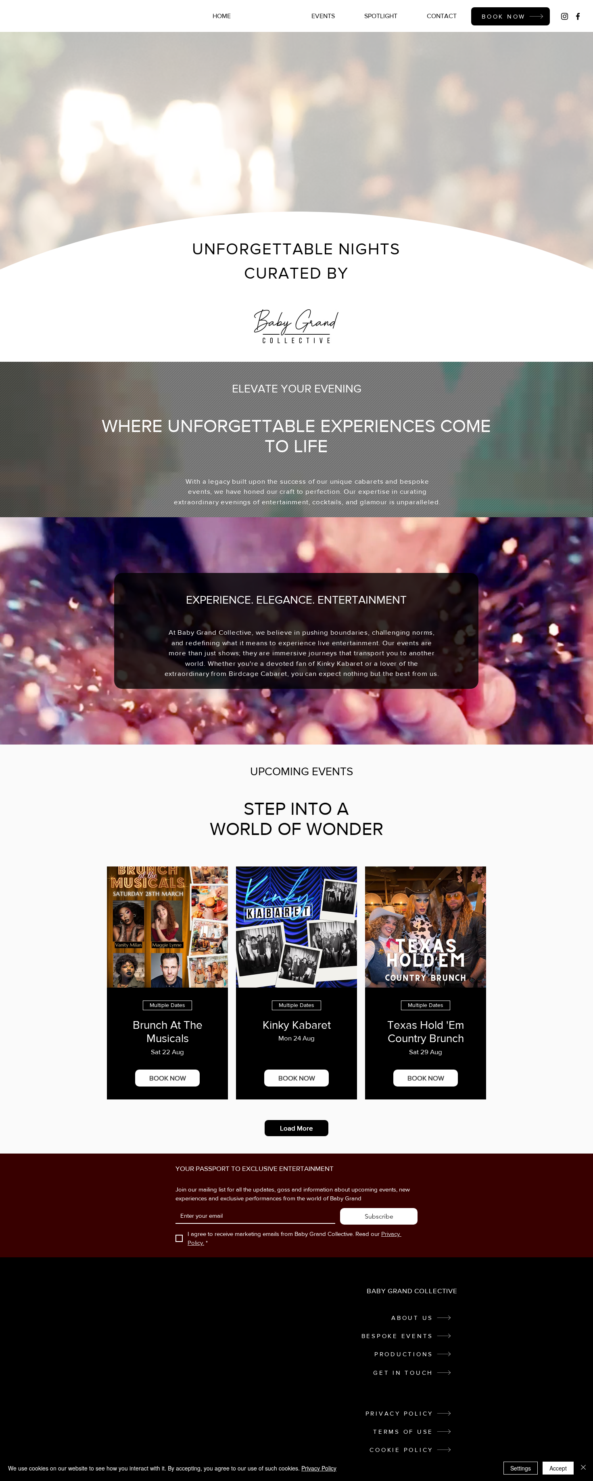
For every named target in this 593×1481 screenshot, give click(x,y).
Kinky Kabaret (297, 1025)
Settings (520, 1468)
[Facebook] (578, 16)
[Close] (583, 1468)
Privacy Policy (318, 1468)
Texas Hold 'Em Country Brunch (425, 1032)
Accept (558, 1468)
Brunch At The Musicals (168, 1032)
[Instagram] (564, 16)
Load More (296, 1128)
